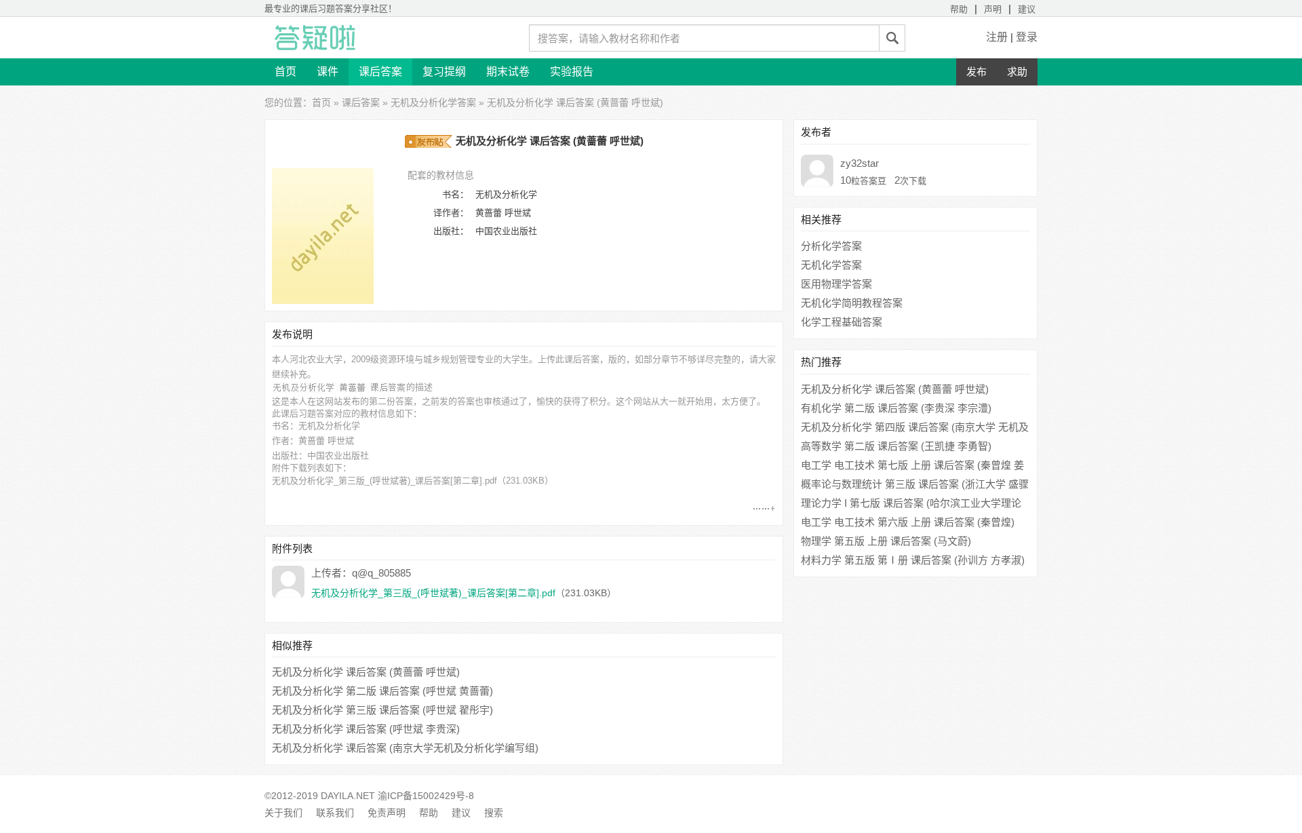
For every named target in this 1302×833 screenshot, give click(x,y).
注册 (997, 37)
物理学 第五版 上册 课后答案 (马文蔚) (886, 541)
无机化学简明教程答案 (852, 303)
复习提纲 (444, 71)
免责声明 (387, 812)
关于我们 (283, 812)
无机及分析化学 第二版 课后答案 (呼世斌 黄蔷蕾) (382, 691)
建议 (1026, 9)
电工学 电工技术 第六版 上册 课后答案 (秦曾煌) (907, 522)
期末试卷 (508, 71)
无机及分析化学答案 (433, 102)
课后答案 (380, 71)
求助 (1017, 71)
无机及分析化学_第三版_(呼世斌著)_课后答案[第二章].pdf (384, 481)
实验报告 (571, 71)
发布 (976, 71)
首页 (285, 71)
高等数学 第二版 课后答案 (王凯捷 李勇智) (896, 446)
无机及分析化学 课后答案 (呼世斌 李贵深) (366, 729)
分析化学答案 (831, 246)
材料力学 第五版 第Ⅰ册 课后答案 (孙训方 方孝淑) (913, 560)
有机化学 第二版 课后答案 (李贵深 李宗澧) (896, 408)
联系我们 (335, 812)
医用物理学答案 (836, 284)
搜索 (493, 812)
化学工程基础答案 (841, 322)
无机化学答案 (831, 265)
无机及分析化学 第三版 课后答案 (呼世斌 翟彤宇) (382, 710)
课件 (327, 71)
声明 (993, 9)
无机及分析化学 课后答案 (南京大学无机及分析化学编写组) (405, 748)
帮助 (959, 9)
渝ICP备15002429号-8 (426, 795)
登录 (1027, 37)
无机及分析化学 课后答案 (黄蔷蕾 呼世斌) (366, 672)
